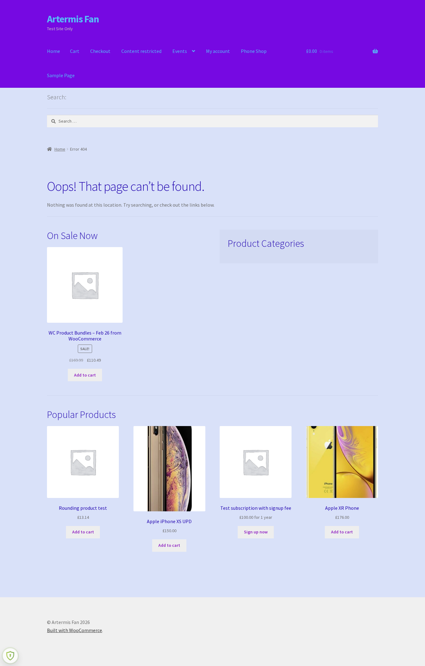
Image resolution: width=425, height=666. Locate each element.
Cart (74, 51)
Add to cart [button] (85, 375)
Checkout (100, 51)
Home (53, 51)
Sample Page (61, 75)
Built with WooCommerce (74, 630)
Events (179, 51)
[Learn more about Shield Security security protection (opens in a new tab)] (10, 655)
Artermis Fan (73, 19)
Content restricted (141, 51)
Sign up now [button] (256, 532)
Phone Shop (254, 51)
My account (218, 51)
